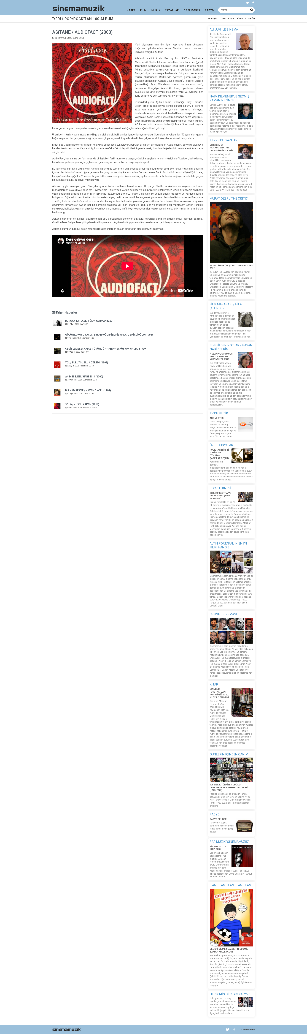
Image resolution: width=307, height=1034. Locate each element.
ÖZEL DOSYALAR (221, 445)
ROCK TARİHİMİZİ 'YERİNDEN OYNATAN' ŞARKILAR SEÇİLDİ (220, 453)
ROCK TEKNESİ (220, 488)
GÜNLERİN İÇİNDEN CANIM (229, 754)
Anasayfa (212, 18)
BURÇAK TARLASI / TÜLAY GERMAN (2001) (90, 320)
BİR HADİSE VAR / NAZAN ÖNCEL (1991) (88, 390)
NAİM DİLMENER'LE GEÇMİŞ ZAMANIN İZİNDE (229, 98)
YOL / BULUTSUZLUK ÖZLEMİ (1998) (86, 362)
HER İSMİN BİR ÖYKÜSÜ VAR (230, 994)
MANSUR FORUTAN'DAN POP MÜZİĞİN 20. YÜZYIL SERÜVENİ (219, 693)
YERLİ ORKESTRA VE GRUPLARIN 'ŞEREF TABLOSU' (220, 496)
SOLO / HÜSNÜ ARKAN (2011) (82, 404)
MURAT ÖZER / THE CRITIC (229, 198)
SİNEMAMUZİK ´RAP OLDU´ (218, 848)
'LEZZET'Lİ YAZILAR (223, 140)
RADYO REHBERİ (218, 819)
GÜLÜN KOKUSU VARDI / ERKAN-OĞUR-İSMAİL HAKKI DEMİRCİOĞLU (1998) (109, 334)
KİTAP (214, 684)
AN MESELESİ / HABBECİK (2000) (84, 376)
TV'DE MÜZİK (219, 413)
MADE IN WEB (248, 1029)
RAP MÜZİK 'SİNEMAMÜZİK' (229, 841)
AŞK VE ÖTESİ (217, 418)
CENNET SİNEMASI (223, 614)
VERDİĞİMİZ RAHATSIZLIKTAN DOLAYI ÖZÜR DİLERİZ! (222, 148)
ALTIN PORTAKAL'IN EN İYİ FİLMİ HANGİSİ (228, 545)
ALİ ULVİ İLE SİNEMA (224, 29)
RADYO (215, 814)
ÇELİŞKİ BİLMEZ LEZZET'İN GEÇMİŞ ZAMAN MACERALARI (229, 950)
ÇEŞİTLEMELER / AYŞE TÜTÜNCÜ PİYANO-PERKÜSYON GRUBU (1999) (106, 348)
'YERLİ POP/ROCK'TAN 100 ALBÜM (238, 18)
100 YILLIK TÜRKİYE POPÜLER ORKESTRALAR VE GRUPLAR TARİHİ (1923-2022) (229, 787)
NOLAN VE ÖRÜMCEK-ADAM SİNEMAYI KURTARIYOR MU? (221, 356)
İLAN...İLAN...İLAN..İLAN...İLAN (230, 885)
